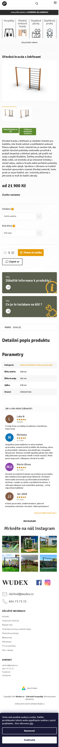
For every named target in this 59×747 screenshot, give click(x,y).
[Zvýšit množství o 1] (12, 253)
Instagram (6, 675)
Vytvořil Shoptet (32, 688)
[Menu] (4, 3)
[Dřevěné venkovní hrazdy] (22, 33)
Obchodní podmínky (10, 633)
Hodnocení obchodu (10, 620)
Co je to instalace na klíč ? (24, 305)
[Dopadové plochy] (36, 33)
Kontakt (5, 616)
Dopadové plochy (36, 22)
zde (31, 723)
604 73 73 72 (8, 668)
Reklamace (6, 642)
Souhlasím (29, 740)
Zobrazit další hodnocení (44, 513)
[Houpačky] (9, 33)
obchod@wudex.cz (10, 665)
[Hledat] (37, 3)
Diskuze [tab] (17, 327)
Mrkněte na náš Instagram (29, 528)
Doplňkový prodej (49, 22)
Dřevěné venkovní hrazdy (22, 22)
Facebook (6, 672)
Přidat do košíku (33, 252)
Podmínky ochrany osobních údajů (16, 629)
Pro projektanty (9, 646)
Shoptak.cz (41, 704)
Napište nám (7, 625)
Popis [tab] (8, 327)
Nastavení (29, 730)
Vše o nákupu (7, 650)
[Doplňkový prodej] (49, 33)
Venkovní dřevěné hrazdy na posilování (36, 365)
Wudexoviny (7, 637)
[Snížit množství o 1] (5, 253)
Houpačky (9, 20)
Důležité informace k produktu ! (28, 281)
